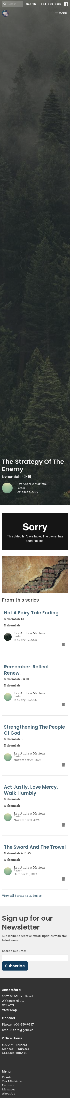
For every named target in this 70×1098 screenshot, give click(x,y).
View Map (9, 1010)
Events (6, 1077)
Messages (8, 1089)
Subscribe (15, 966)
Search (31, 4)
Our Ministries (12, 1081)
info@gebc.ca (23, 1030)
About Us (8, 1093)
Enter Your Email (15, 951)
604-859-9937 (51, 4)
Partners (8, 1085)
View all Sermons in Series (22, 895)
